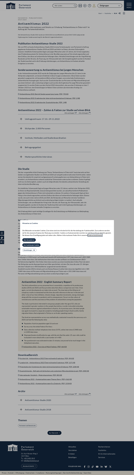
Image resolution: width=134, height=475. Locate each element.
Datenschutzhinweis (95, 235)
